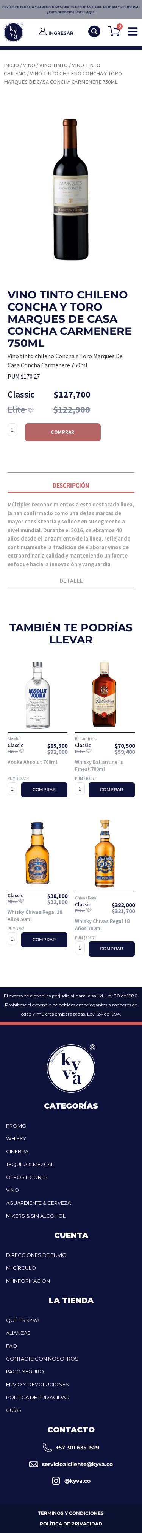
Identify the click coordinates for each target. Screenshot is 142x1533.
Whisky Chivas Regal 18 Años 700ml (102, 925)
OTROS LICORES (27, 1177)
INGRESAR (60, 33)
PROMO (16, 1126)
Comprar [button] (44, 789)
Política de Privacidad (38, 1397)
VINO (12, 1190)
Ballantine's (85, 738)
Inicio (11, 65)
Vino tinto (53, 65)
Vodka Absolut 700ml (32, 761)
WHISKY (16, 1138)
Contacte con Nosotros (42, 1359)
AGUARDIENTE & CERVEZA (38, 1203)
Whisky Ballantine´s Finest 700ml (99, 765)
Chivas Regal (86, 898)
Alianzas (18, 1333)
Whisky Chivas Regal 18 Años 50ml (35, 916)
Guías (14, 1410)
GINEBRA (17, 1151)
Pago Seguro (25, 1371)
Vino (29, 65)
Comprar (63, 432)
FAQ (11, 1346)
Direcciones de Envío (36, 1255)
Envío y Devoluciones (37, 1384)
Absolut (14, 738)
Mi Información (28, 1281)
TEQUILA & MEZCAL (30, 1164)
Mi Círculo (21, 1268)
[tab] (71, 487)
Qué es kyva (22, 1320)
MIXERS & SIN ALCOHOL (36, 1216)
